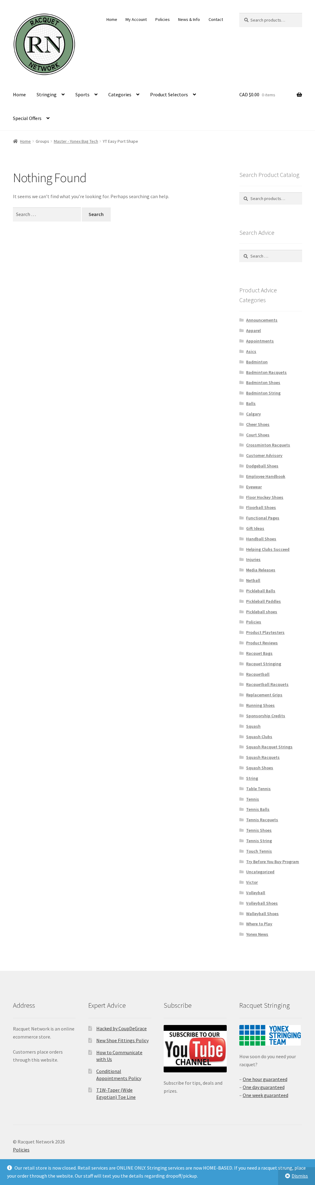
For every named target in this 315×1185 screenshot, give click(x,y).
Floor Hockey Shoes (264, 497)
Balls (251, 403)
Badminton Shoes (263, 382)
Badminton (257, 362)
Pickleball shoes (261, 612)
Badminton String (263, 393)
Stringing (47, 94)
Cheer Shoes (257, 424)
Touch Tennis (259, 851)
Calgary (253, 414)
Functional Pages (262, 518)
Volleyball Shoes (262, 903)
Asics (251, 351)
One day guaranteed (264, 1087)
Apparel (253, 330)
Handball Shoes (261, 539)
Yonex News (257, 934)
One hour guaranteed (265, 1079)
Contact (216, 19)
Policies (162, 19)
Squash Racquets (263, 757)
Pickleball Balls (260, 591)
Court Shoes (257, 435)
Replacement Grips (264, 695)
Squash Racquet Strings (269, 747)
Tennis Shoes (259, 830)
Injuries (253, 559)
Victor (252, 882)
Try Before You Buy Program (272, 861)
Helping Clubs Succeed (267, 549)
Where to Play (259, 924)
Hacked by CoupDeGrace (121, 1028)
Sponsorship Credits (265, 716)
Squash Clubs (259, 736)
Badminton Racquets (266, 372)
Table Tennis (258, 788)
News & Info (189, 19)
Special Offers (27, 118)
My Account (136, 19)
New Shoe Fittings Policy (122, 1040)
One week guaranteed (265, 1095)
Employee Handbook (265, 476)
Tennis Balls (257, 809)
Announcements (261, 320)
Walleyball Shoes (262, 913)
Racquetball (257, 674)
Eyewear (254, 487)
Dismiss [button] (300, 1176)
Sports (82, 94)
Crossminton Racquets (268, 445)
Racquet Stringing (263, 664)
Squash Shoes (259, 768)
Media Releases (260, 570)
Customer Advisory (264, 455)
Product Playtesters (265, 632)
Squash (253, 726)
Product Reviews (262, 643)
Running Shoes (260, 705)
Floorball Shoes (261, 507)
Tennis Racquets (262, 820)
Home (111, 19)
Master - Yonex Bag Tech (76, 141)
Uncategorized (260, 872)
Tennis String (259, 840)
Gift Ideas (255, 528)
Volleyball (255, 892)
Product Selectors (169, 94)
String (252, 778)
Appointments (260, 341)
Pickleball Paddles (263, 601)
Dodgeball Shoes (262, 466)
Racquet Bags (259, 653)
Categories (119, 94)
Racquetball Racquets (267, 684)
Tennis (252, 799)
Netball (253, 580)
